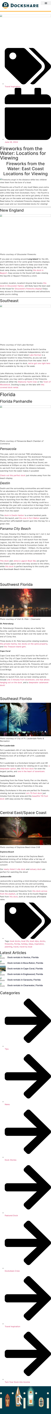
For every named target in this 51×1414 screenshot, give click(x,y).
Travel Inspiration (12, 86)
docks (42, 941)
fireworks (9, 944)
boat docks (15, 941)
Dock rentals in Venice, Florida (23, 957)
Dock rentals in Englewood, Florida (25, 974)
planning (8, 947)
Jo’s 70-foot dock (34, 793)
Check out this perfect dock (12, 475)
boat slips (34, 941)
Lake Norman (35, 355)
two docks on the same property (32, 644)
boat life (25, 941)
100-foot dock (27, 768)
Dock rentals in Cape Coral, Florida (25, 968)
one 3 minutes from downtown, (21, 679)
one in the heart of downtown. (31, 771)
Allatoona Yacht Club (27, 382)
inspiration (39, 944)
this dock (9, 566)
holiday (24, 944)
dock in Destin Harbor (14, 515)
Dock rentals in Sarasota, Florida (24, 980)
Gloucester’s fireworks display (28, 288)
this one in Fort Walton (29, 518)
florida (17, 944)
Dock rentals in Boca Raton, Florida (25, 963)
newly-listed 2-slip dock (15, 869)
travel (16, 947)
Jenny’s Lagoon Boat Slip (24, 561)
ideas (31, 944)
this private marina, (8, 644)
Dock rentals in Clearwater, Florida (25, 985)
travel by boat (26, 947)
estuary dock (36, 869)
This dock (4, 561)
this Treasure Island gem (15, 646)
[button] (46, 3)
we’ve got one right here (39, 363)
